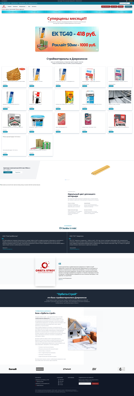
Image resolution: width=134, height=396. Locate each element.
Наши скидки (114, 6)
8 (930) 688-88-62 (22, 3)
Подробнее (17, 172)
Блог (29, 6)
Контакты (34, 6)
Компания (15, 6)
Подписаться (95, 383)
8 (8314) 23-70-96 (6, 3)
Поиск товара (124, 3)
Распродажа (120, 6)
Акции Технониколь (106, 6)
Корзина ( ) (129, 6)
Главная (9, 6)
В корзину (5, 86)
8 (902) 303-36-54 (14, 3)
